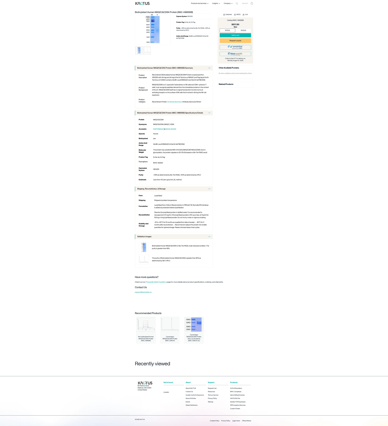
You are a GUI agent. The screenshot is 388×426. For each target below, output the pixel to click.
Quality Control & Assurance (195, 395)
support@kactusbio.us (143, 292)
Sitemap (210, 402)
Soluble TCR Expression (238, 402)
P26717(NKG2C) (158, 129)
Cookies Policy (214, 421)
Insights (215, 3)
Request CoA (212, 388)
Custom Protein (235, 409)
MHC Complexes (235, 392)
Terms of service (213, 395)
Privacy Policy (212, 398)
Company (227, 3)
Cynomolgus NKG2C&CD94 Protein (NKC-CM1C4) (170, 339)
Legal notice (236, 421)
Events (188, 402)
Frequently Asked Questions (156, 282)
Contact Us (189, 392)
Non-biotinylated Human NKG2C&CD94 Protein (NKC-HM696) (146, 339)
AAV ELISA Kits (235, 398)
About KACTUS (191, 388)
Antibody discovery (174, 102)
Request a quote (235, 41)
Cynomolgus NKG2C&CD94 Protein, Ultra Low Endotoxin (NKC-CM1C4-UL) (194, 338)
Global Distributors (191, 405)
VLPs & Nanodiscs (236, 388)
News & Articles (191, 398)
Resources (211, 392)
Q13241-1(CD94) (170, 129)
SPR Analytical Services (237, 405)
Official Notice (246, 421)
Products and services (199, 3)
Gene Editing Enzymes (237, 395)
